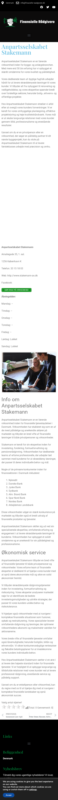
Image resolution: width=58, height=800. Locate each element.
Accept (8, 795)
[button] (29, 35)
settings (33, 789)
